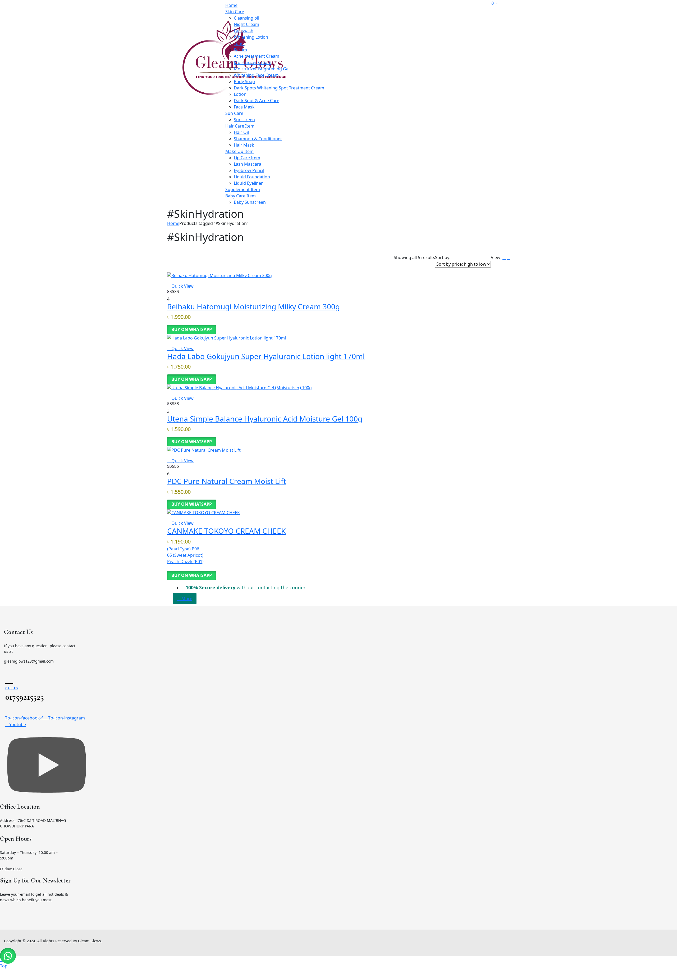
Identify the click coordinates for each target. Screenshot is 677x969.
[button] (8, 956)
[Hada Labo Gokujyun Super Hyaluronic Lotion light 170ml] (226, 337)
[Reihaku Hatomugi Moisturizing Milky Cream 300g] (219, 275)
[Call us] (9, 678)
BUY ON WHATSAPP (191, 329)
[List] (504, 257)
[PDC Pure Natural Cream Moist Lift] (204, 449)
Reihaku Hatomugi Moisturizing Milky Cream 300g (253, 306)
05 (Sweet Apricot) (185, 555)
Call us (11, 688)
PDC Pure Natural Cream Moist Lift (226, 481)
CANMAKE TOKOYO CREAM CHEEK (226, 531)
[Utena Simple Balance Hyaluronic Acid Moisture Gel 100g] (239, 387)
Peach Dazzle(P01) (185, 561)
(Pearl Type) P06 (183, 549)
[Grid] (508, 257)
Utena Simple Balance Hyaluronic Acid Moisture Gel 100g (264, 419)
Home (173, 223)
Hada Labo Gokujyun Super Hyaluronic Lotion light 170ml (266, 356)
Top (3, 966)
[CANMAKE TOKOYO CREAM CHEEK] (203, 512)
